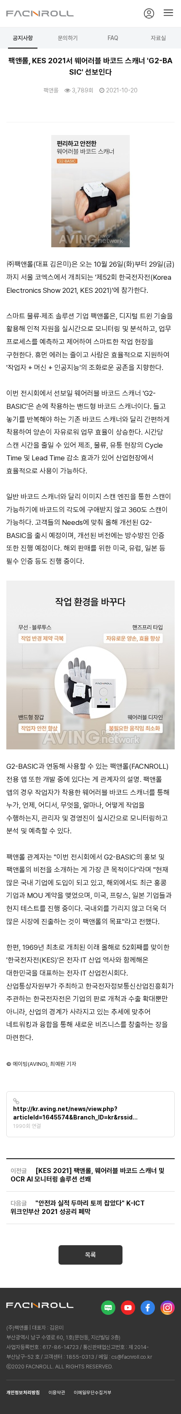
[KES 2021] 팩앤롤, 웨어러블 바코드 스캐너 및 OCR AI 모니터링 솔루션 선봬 (88, 1175)
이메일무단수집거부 (93, 1392)
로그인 (149, 13)
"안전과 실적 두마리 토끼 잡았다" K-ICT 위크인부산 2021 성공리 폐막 (78, 1207)
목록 (90, 1255)
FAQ (113, 38)
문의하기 (68, 38)
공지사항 (23, 38)
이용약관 (56, 1392)
